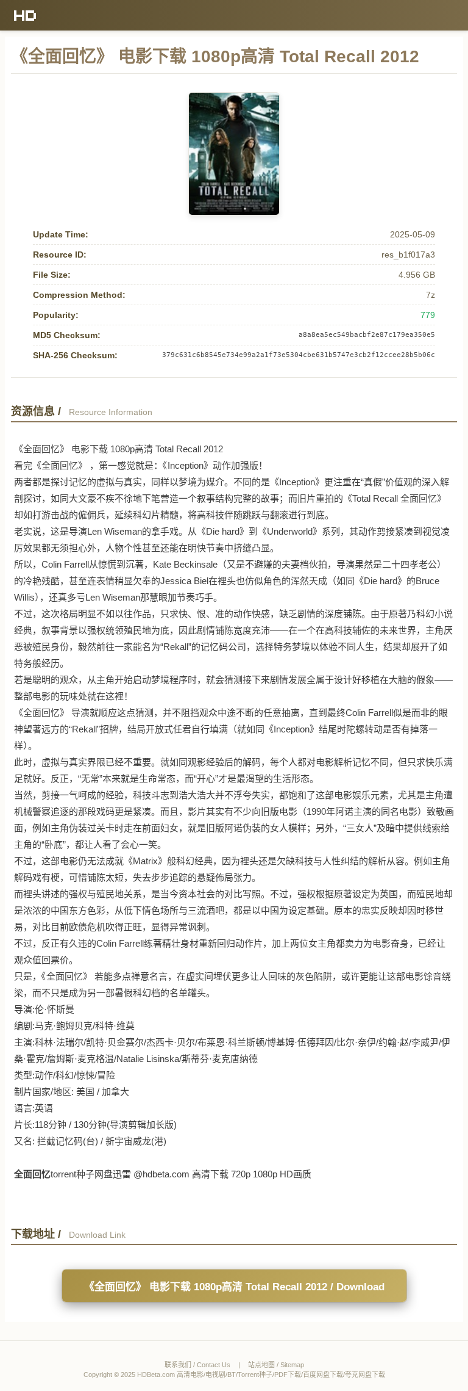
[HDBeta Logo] (25, 15)
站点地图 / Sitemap (276, 1364)
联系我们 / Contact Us (197, 1364)
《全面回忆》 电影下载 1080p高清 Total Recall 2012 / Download (234, 1287)
